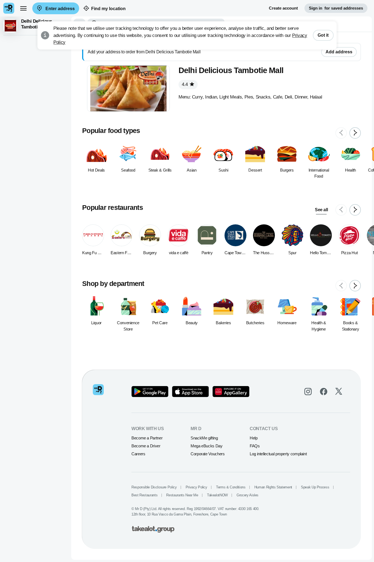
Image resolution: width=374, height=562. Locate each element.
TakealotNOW (217, 495)
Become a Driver (145, 446)
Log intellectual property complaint (278, 453)
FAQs (255, 446)
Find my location (108, 8)
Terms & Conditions (231, 487)
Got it (323, 35)
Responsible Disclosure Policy (154, 487)
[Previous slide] (341, 133)
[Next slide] (355, 133)
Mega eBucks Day (207, 446)
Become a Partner (146, 438)
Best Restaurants (144, 495)
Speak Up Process (315, 487)
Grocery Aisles (247, 495)
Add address (339, 52)
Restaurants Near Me (182, 495)
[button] (35, 25)
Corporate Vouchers (208, 453)
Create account (283, 8)
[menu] (23, 8)
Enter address (59, 8)
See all (321, 209)
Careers (138, 453)
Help (254, 438)
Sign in (336, 8)
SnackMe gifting (204, 438)
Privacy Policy (196, 487)
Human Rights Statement (273, 487)
